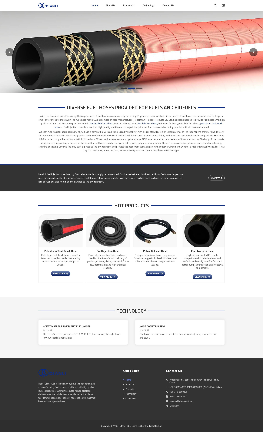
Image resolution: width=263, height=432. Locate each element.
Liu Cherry (174, 406)
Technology (149, 5)
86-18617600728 (179, 387)
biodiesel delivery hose (101, 123)
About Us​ (110, 5)
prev (9, 52)
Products (127, 5)
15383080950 (195, 387)
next (253, 52)
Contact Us (168, 5)
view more (216, 177)
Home (95, 5)
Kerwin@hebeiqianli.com (181, 401)
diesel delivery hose (147, 123)
